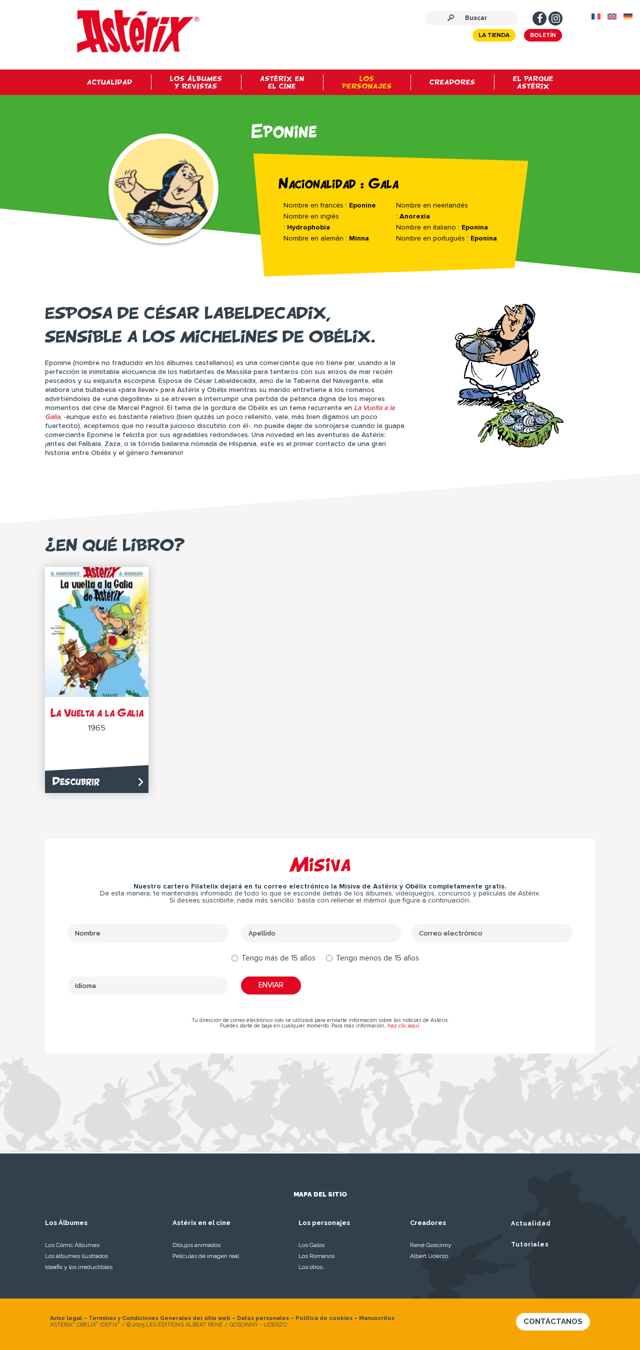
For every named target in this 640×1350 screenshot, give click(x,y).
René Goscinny (431, 1245)
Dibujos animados (196, 1245)
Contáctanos (553, 1321)
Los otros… (312, 1267)
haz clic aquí (403, 1025)
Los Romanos (316, 1256)
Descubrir (76, 781)
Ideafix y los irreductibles (78, 1267)
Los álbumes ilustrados (76, 1256)
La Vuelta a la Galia (97, 712)
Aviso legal (66, 1318)
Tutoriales (530, 1244)
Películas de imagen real (205, 1256)
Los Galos (311, 1245)
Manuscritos (376, 1318)
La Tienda (494, 35)
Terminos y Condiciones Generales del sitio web (159, 1318)
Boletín (543, 35)
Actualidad (531, 1223)
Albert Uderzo (429, 1256)
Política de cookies (324, 1318)
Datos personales (263, 1318)
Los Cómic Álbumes (72, 1245)
